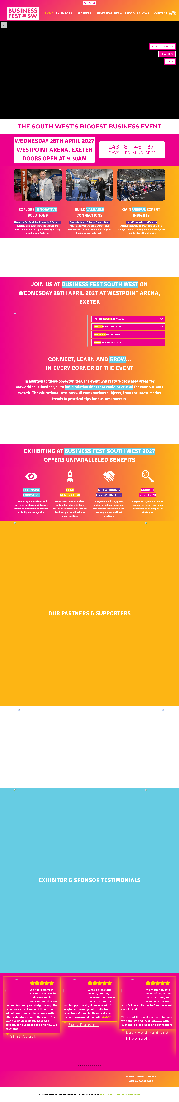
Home (49, 13)
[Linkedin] (94, 3)
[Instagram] (89, 3)
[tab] (78, 1065)
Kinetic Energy (84, 1056)
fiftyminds (137, 1013)
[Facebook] (85, 3)
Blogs (130, 1076)
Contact (160, 13)
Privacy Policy (146, 1076)
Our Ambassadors (141, 1081)
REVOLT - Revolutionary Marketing (120, 1095)
